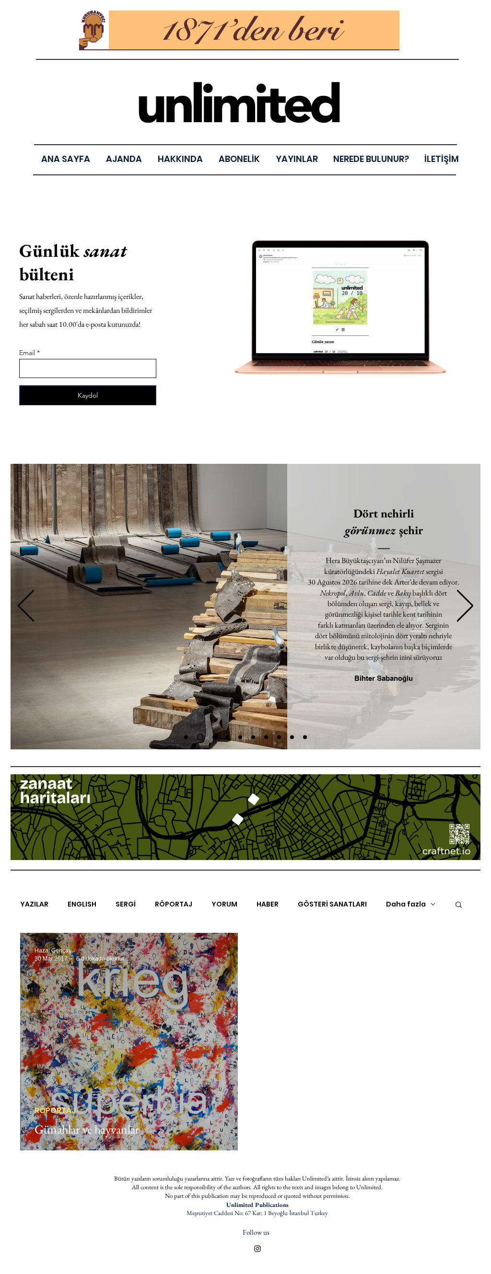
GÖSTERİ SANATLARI (332, 904)
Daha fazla (406, 904)
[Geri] (26, 606)
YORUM (224, 904)
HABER (268, 904)
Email (27, 352)
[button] (297, 159)
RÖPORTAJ (173, 904)
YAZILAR (34, 904)
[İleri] (465, 606)
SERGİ (126, 904)
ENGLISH (82, 904)
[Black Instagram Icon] (257, 1248)
